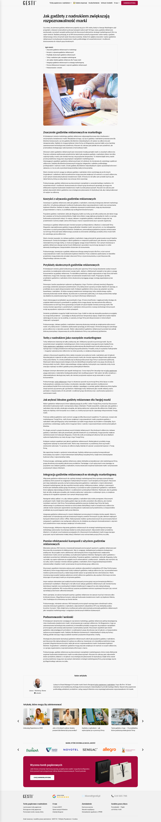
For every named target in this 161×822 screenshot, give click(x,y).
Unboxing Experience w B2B (33, 728)
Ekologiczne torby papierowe (32, 809)
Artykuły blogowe (58, 812)
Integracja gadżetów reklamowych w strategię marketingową (65, 62)
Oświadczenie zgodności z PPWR (92, 812)
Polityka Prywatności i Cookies (68, 819)
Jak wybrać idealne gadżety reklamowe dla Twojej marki (64, 60)
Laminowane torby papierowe (32, 807)
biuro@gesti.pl (91, 795)
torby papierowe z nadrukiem (105, 685)
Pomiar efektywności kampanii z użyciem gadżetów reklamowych (67, 65)
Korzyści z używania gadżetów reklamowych (60, 52)
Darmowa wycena (87, 807)
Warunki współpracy (88, 809)
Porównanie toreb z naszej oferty (33, 812)
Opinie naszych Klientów (60, 809)
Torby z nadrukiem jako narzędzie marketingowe (61, 57)
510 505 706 (119, 795)
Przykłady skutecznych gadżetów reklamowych (61, 55)
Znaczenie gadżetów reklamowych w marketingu (61, 50)
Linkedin (38, 693)
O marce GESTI (57, 807)
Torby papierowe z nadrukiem (53, 346)
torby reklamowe (61, 382)
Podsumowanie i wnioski (54, 68)
